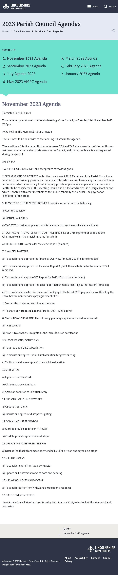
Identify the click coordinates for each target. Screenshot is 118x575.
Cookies (107, 558)
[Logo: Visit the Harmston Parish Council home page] (16, 6)
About (68, 558)
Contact (95, 558)
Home (5, 31)
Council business (22, 31)
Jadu (28, 565)
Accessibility (81, 558)
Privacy (68, 561)
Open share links (113, 30)
